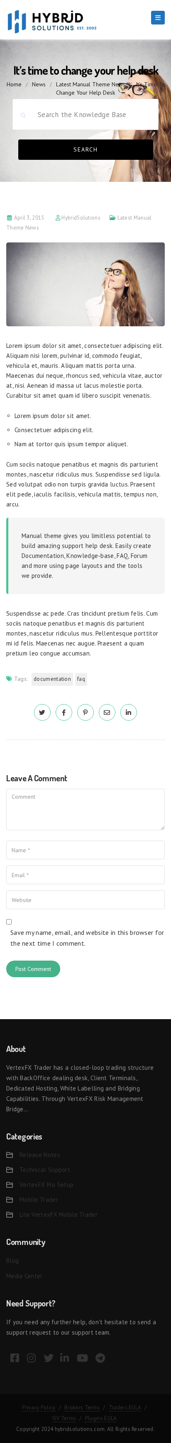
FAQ (81, 678)
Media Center (24, 1276)
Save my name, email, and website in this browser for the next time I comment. (87, 937)
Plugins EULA (101, 1418)
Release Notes (40, 1155)
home (14, 84)
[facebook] (64, 713)
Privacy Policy (38, 1407)
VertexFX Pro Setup (46, 1185)
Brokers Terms (82, 1407)
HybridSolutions (80, 217)
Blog (12, 1260)
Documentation (52, 678)
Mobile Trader (39, 1199)
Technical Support (45, 1170)
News (39, 84)
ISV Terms (64, 1418)
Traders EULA (125, 1407)
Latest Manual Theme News (90, 84)
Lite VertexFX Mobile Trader (59, 1214)
